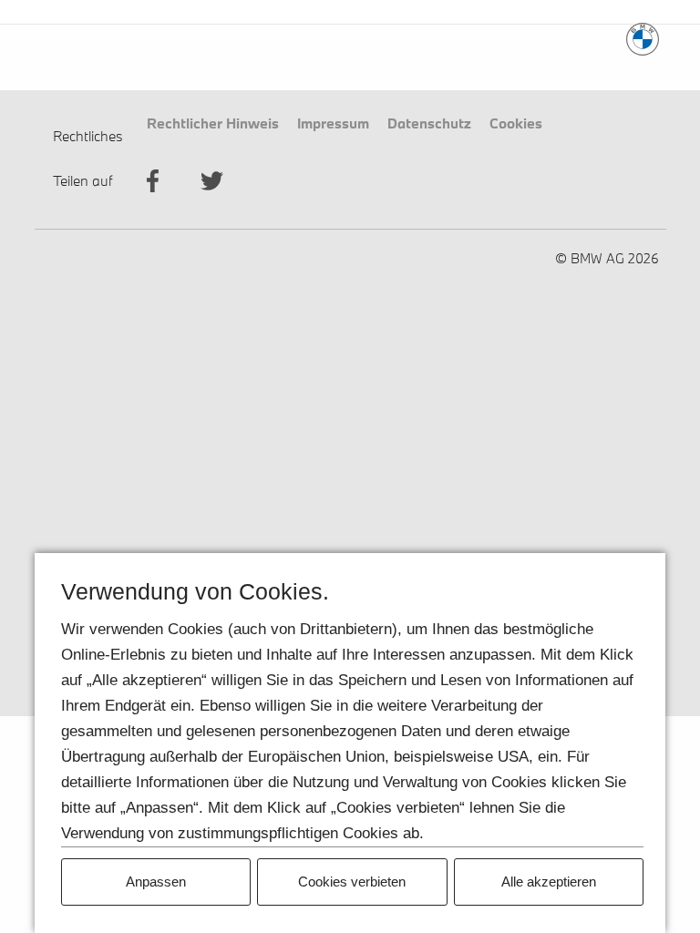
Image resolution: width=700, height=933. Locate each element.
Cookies (515, 123)
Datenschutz (429, 123)
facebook (152, 180)
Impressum (333, 123)
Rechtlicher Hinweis (213, 123)
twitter (211, 180)
